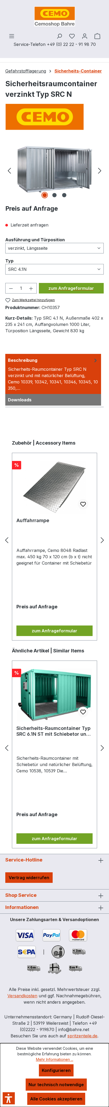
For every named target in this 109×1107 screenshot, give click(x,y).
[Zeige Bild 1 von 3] (45, 195)
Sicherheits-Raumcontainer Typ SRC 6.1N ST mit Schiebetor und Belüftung (53, 731)
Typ (9, 260)
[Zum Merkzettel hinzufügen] (83, 504)
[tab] (53, 374)
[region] (54, 170)
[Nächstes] (100, 170)
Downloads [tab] (19, 399)
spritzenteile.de (82, 1035)
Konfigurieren (56, 1070)
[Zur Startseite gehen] (54, 16)
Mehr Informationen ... (54, 1059)
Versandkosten (22, 995)
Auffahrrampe (32, 520)
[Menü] (11, 36)
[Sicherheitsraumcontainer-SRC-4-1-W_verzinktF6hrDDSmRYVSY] (54, 170)
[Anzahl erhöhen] (31, 288)
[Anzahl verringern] (10, 288)
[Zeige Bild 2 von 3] (54, 195)
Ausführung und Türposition (35, 239)
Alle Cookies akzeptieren (56, 1098)
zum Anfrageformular (71, 288)
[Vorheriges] (9, 170)
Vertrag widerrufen (29, 877)
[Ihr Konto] (84, 36)
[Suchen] (59, 36)
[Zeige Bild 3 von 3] (64, 195)
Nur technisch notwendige (56, 1084)
